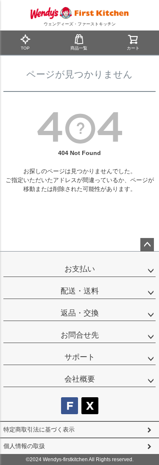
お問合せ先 (80, 335)
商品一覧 (78, 48)
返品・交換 (80, 313)
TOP (25, 48)
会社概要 (79, 379)
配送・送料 (80, 291)
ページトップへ (147, 245)
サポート (79, 357)
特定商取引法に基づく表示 (39, 429)
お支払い (79, 269)
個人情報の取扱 (24, 446)
